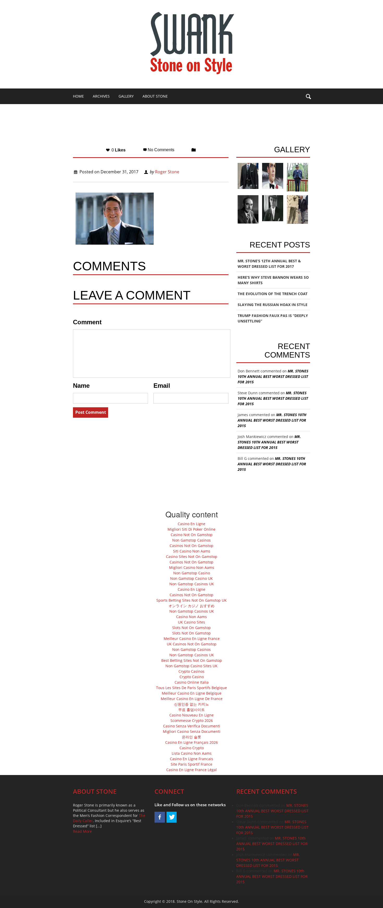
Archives (101, 96)
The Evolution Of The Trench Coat (272, 293)
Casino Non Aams (191, 616)
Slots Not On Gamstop (191, 627)
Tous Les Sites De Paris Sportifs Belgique (191, 687)
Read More (82, 831)
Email (161, 385)
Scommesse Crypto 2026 (191, 720)
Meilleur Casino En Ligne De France (192, 698)
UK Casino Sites (191, 622)
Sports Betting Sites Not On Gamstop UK (191, 600)
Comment (87, 322)
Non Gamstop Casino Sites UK (191, 665)
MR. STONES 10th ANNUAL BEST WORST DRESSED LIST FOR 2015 (273, 376)
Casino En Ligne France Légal (191, 769)
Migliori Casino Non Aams (191, 567)
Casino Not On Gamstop (192, 534)
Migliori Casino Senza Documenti (191, 731)
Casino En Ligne (191, 523)
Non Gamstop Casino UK (191, 578)
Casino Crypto (192, 747)
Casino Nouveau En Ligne (191, 715)
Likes (118, 150)
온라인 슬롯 (191, 736)
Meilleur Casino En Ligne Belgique (191, 693)
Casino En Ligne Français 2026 (191, 742)
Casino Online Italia (192, 682)
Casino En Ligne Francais (191, 758)
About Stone (155, 96)
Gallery (126, 96)
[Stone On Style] (191, 43)
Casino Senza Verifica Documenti (191, 725)
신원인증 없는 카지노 (191, 704)
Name (81, 385)
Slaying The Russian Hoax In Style (272, 304)
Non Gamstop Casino (191, 572)
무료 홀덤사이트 (191, 709)
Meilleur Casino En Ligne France (192, 638)
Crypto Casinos (191, 671)
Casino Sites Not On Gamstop (191, 556)
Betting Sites (85, 127)
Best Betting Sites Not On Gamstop (191, 660)
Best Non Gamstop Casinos (99, 111)
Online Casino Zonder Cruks (134, 127)
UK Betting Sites (203, 111)
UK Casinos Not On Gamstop (192, 644)
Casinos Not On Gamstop (191, 545)
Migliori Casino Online (157, 111)
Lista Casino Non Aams (192, 753)
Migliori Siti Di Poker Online (191, 529)
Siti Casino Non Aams (191, 551)
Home (78, 96)
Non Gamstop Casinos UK (191, 583)
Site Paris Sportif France (191, 764)
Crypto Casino (192, 676)
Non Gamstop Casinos (191, 540)
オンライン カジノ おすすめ (191, 605)
